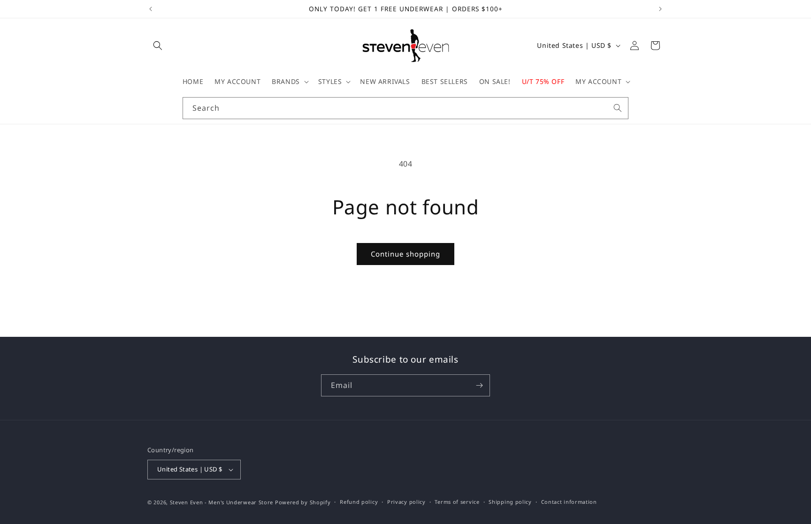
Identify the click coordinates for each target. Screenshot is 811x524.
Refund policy (359, 501)
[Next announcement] (660, 9)
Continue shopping (405, 253)
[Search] (617, 108)
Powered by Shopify (303, 502)
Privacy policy (406, 501)
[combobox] (405, 108)
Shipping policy (510, 501)
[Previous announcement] (150, 9)
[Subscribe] (479, 385)
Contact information (569, 501)
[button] (157, 45)
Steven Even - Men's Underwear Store (222, 502)
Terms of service (457, 501)
